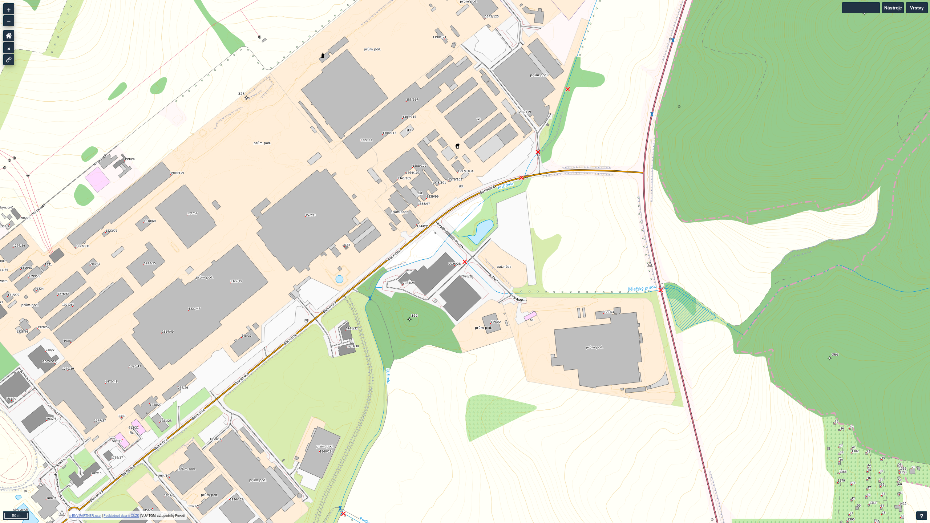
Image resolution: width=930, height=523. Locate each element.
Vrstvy (917, 7)
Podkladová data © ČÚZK (121, 515)
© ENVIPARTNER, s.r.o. (85, 515)
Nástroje (893, 7)
